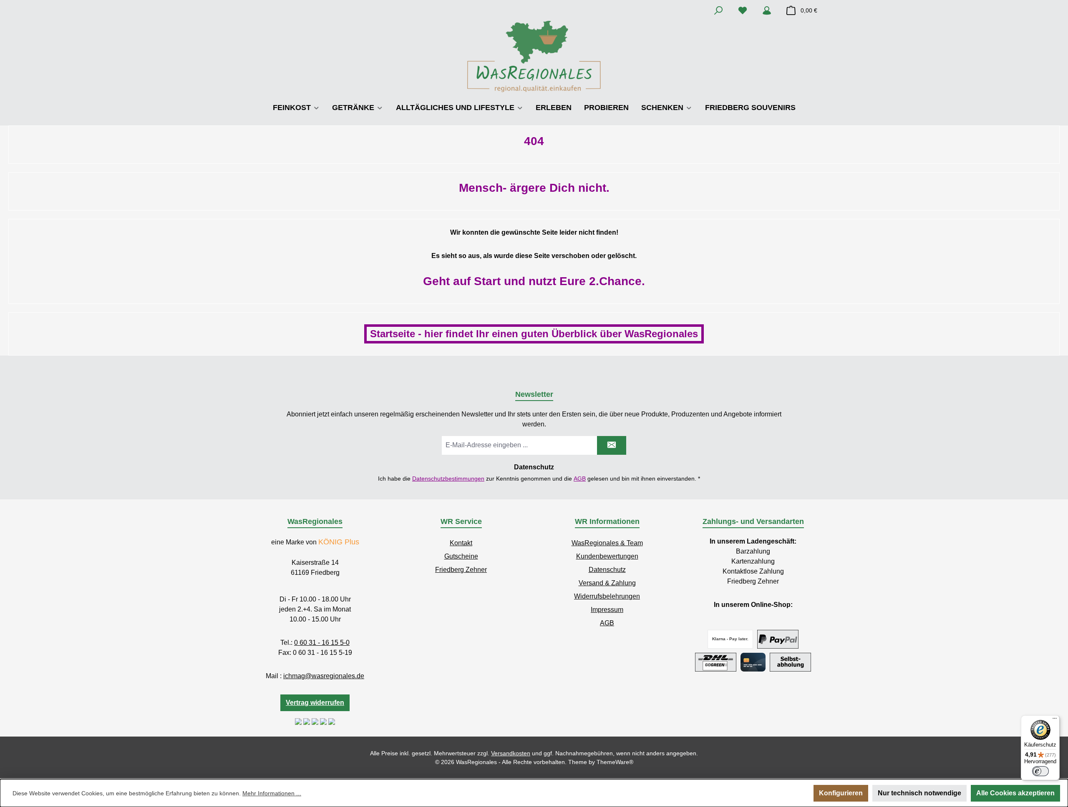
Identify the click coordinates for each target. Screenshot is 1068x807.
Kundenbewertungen (607, 556)
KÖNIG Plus (338, 542)
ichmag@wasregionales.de (323, 675)
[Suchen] (718, 10)
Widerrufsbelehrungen (607, 596)
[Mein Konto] (767, 10)
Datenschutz (607, 569)
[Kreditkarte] (753, 662)
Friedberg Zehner (461, 569)
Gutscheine (461, 556)
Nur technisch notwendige (919, 793)
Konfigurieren (841, 793)
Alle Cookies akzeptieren (1015, 793)
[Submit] (611, 445)
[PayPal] (777, 639)
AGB (580, 478)
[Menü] (1055, 720)
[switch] (1040, 771)
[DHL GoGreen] (715, 662)
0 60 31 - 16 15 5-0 (322, 642)
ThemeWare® (615, 762)
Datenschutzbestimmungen (448, 478)
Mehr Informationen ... (271, 793)
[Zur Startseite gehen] (534, 56)
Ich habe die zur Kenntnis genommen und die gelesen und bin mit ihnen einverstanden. (539, 478)
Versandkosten (510, 753)
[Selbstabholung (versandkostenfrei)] (790, 662)
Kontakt (461, 542)
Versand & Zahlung (607, 582)
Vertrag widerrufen (315, 702)
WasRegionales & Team (607, 542)
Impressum (607, 609)
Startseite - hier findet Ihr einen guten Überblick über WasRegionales (534, 333)
